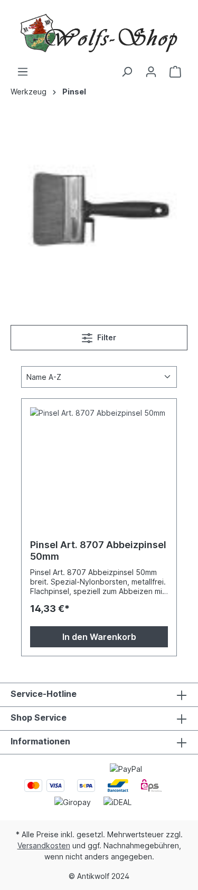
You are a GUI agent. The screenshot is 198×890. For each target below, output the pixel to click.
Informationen (40, 741)
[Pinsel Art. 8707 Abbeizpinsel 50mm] (99, 460)
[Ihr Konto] (151, 72)
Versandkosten (43, 845)
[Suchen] (127, 72)
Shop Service (39, 717)
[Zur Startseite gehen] (99, 33)
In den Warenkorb (99, 636)
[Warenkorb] (175, 72)
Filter (106, 337)
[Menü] (23, 72)
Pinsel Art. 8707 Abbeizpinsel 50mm (98, 550)
